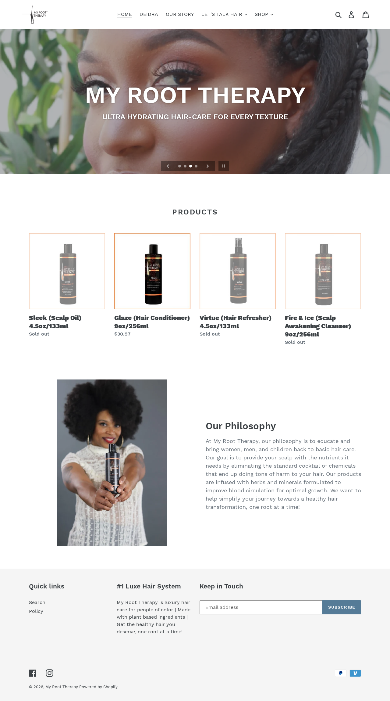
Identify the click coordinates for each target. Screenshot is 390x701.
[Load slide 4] (196, 166)
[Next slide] (207, 166)
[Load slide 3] (191, 166)
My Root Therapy (62, 687)
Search (37, 602)
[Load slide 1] (180, 166)
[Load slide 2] (185, 166)
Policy (36, 611)
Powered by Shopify (98, 687)
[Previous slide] (168, 166)
